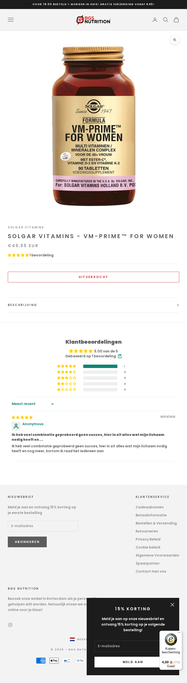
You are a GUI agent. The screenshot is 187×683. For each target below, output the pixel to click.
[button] (18, 255)
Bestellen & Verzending (156, 523)
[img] (22, 417)
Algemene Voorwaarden (157, 555)
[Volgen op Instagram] (10, 624)
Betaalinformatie (151, 515)
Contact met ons (151, 571)
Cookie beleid (148, 547)
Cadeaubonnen (150, 507)
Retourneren (147, 531)
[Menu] (179, 634)
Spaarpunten (147, 563)
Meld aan (133, 662)
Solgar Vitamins (26, 227)
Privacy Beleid (148, 539)
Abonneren (27, 541)
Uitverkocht (94, 277)
